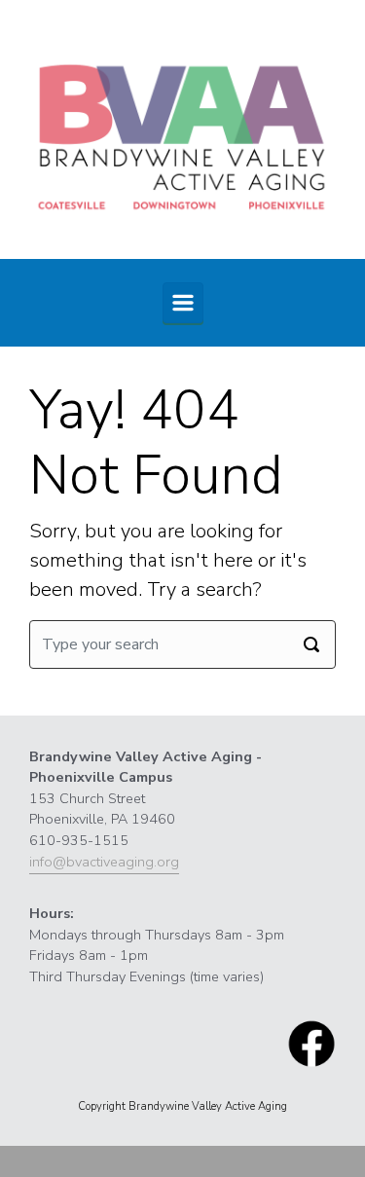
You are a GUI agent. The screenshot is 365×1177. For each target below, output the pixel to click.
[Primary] (183, 302)
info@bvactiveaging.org (104, 861)
